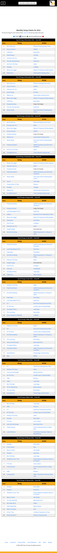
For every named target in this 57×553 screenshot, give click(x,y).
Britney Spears (37, 274)
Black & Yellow (11, 450)
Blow (8, 356)
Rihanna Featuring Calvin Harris (42, 46)
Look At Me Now (11, 432)
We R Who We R (11, 503)
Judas (8, 381)
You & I (9, 181)
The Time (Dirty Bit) (12, 500)
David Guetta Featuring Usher (41, 73)
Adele (35, 58)
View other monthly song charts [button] (27, 3)
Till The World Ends (12, 387)
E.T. (8, 303)
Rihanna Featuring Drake (40, 515)
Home (6, 542)
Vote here (26, 32)
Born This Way (11, 384)
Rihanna (36, 184)
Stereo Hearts (10, 110)
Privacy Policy (21, 542)
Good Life (9, 268)
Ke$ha (35, 356)
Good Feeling (10, 55)
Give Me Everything (12, 232)
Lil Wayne (36, 223)
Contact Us (13, 542)
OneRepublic (37, 268)
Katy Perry (36, 61)
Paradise (9, 67)
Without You (10, 73)
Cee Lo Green (37, 421)
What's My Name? (11, 515)
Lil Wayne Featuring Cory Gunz (42, 512)
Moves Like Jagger (12, 70)
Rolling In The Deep (12, 259)
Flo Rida (36, 55)
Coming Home (10, 474)
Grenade (9, 418)
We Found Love (11, 46)
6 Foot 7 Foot (10, 512)
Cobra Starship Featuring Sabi (42, 152)
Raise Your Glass (11, 509)
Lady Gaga (36, 181)
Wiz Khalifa (37, 450)
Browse (50, 542)
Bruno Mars (37, 52)
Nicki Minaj (36, 220)
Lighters (9, 214)
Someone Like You (12, 58)
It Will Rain (10, 52)
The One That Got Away (13, 61)
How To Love (10, 223)
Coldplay (36, 67)
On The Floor (10, 306)
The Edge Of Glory (12, 271)
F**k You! (9, 421)
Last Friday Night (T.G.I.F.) (13, 211)
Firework (9, 453)
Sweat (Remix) (11, 353)
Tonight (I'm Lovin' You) (13, 459)
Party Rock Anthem (12, 144)
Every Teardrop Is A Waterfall (14, 315)
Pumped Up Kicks (11, 104)
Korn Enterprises (32, 542)
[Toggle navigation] (3, 3)
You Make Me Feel (12, 152)
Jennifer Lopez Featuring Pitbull (42, 306)
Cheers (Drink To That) (13, 184)
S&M (8, 378)
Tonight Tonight (11, 229)
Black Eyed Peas (38, 342)
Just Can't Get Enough (13, 342)
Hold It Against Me (11, 506)
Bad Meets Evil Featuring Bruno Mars (43, 214)
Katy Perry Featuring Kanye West (42, 303)
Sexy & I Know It (11, 49)
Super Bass (10, 220)
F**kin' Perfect (10, 447)
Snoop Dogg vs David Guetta (41, 353)
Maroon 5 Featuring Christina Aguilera (44, 70)
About (44, 542)
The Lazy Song (11, 312)
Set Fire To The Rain (12, 64)
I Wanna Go (10, 274)
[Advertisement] (29, 18)
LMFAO (36, 49)
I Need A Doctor (11, 427)
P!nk (35, 447)
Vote (39, 542)
